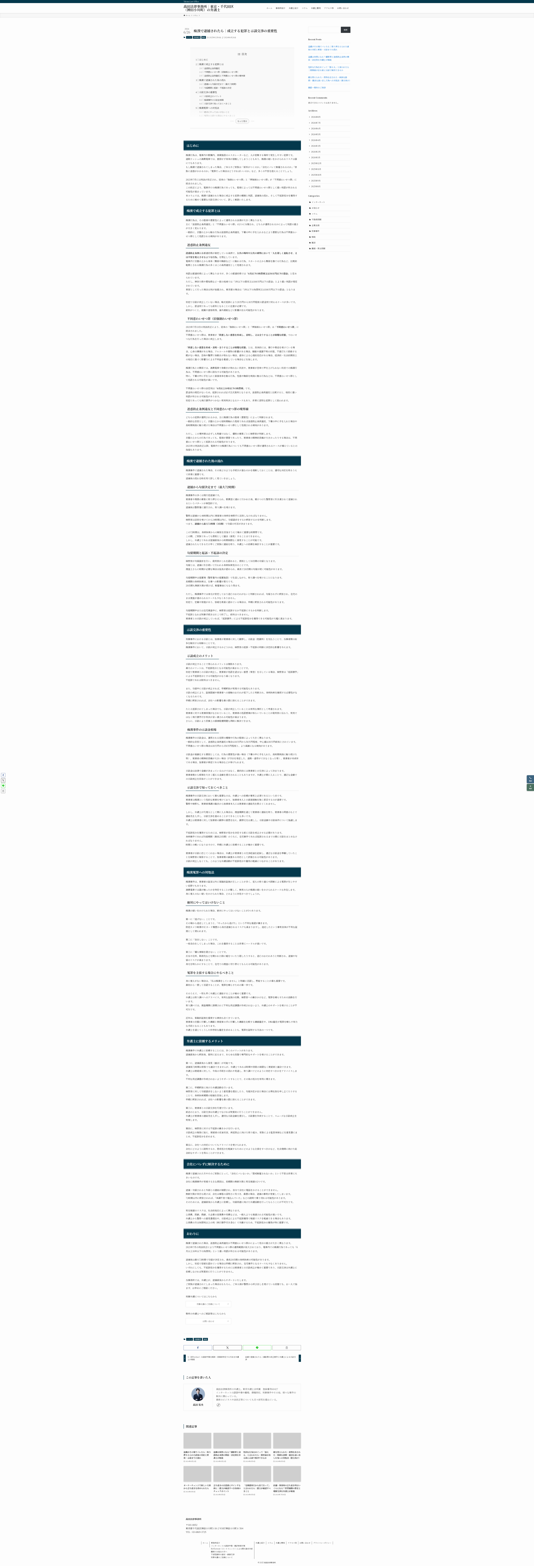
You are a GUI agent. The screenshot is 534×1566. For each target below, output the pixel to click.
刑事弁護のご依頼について (222, 1557)
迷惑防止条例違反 (212, 68)
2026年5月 (316, 134)
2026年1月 (315, 157)
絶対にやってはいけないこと (216, 111)
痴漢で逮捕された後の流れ (212, 80)
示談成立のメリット (213, 96)
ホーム (205, 1543)
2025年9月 (316, 180)
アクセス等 (292, 1543)
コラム (189, 37)
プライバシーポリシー (322, 1543)
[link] (218, 1405)
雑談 (314, 242)
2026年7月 (316, 122)
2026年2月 (316, 151)
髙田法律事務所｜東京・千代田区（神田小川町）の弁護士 (209, 8)
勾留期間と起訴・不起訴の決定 (217, 87)
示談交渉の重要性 (208, 92)
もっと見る (242, 121)
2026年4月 (316, 140)
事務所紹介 (215, 1543)
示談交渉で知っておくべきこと (217, 103)
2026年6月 (316, 128)
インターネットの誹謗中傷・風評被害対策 (228, 1545)
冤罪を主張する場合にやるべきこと (219, 115)
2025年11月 (316, 169)
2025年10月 (316, 174)
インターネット (318, 202)
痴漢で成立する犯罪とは (211, 64)
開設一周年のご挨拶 (317, 87)
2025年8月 (316, 186)
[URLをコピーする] (286, 1347)
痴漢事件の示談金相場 (214, 99)
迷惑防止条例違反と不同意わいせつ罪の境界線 (224, 75)
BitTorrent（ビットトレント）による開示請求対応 (232, 1548)
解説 (203, 37)
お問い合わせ (305, 1543)
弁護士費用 (280, 1543)
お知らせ (315, 208)
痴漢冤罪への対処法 (209, 108)
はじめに (203, 59)
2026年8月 (316, 117)
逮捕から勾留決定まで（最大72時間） (221, 84)
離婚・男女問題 (318, 248)
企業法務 (315, 225)
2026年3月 (316, 145)
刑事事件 (197, 37)
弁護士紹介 (260, 1543)
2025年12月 (316, 163)
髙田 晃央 (198, 1404)
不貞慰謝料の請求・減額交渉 (222, 1554)
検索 (346, 29)
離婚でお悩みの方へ (219, 1551)
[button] (198, 1347)
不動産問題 (316, 219)
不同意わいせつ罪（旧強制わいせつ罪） (221, 71)
